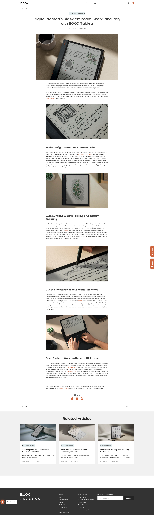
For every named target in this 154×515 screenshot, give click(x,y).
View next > (130, 407)
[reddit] (35, 499)
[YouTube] (29, 499)
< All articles (24, 9)
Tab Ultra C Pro (71, 367)
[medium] (38, 499)
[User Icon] (129, 3)
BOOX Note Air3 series (85, 154)
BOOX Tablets (64, 388)
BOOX (67, 230)
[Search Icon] (125, 3)
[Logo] (29, 3)
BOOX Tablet (50, 98)
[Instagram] (23, 499)
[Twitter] (26, 499)
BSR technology (71, 371)
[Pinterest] (32, 499)
